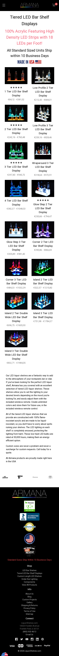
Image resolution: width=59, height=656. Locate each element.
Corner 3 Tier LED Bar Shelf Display (16, 281)
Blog (29, 597)
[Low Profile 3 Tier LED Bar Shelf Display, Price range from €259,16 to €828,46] (43, 113)
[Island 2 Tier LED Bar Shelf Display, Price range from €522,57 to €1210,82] (43, 267)
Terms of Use (29, 611)
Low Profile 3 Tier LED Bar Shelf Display (43, 129)
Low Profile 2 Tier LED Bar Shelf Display (43, 91)
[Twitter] (21, 639)
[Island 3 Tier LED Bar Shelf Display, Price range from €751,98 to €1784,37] (43, 301)
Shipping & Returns (29, 605)
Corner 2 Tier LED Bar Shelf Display (43, 243)
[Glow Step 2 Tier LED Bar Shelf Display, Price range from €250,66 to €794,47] (43, 188)
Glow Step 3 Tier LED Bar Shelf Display (16, 245)
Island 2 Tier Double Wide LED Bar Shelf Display (16, 317)
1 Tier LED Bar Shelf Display (16, 93)
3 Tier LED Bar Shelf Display (16, 168)
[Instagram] (32, 639)
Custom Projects (29, 599)
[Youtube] (27, 639)
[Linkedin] (37, 639)
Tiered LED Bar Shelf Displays (29, 573)
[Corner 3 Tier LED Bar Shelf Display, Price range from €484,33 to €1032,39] (16, 267)
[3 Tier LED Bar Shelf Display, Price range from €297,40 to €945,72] (16, 150)
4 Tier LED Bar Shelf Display (16, 202)
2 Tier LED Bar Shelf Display (16, 131)
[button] (29, 506)
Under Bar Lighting (29, 579)
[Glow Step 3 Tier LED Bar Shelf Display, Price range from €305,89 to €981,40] (16, 229)
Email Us (29, 634)
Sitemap (29, 614)
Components (29, 582)
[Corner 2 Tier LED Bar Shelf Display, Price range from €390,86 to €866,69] (43, 229)
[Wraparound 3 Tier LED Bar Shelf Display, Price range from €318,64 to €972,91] (43, 150)
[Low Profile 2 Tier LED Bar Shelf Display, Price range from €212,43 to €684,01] (43, 75)
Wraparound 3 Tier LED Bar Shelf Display (43, 166)
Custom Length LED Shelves (29, 576)
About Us (29, 594)
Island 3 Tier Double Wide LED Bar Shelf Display (16, 354)
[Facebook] (16, 639)
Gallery (30, 602)
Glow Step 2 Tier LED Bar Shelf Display (42, 208)
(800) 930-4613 (29, 632)
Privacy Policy (29, 608)
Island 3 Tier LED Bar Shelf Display (43, 315)
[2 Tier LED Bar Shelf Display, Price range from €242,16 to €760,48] (16, 113)
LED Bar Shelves (29, 570)
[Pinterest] (42, 639)
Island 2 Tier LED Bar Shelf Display (43, 281)
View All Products (29, 585)
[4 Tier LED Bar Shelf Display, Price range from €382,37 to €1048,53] (16, 188)
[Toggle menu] (4, 5)
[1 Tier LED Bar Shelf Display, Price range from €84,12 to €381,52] (16, 75)
